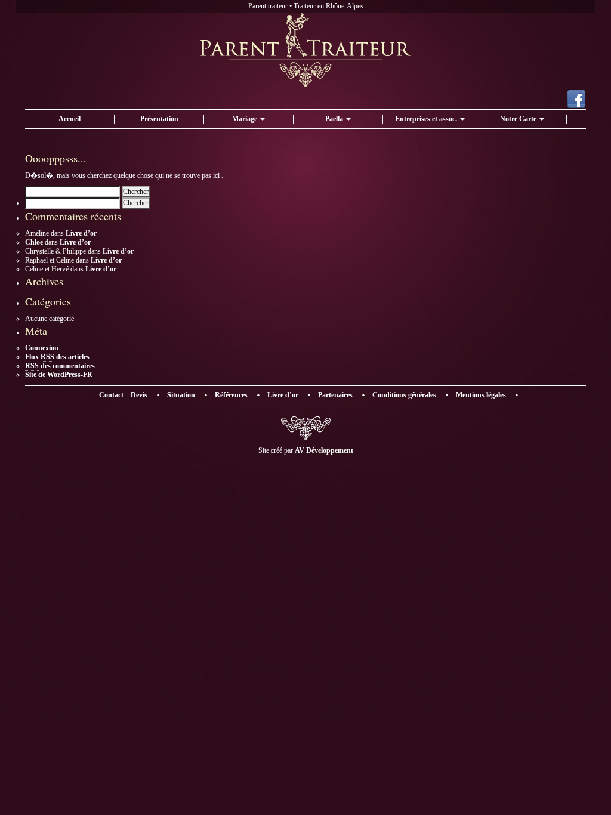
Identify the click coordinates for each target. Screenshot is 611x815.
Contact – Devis (123, 395)
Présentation (159, 119)
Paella (335, 119)
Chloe (34, 242)
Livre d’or (81, 233)
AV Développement (324, 450)
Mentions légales (481, 395)
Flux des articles (57, 357)
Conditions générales (404, 395)
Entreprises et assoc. (427, 119)
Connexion (41, 348)
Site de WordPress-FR (58, 375)
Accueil (69, 119)
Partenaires (335, 395)
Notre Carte (519, 119)
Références (231, 395)
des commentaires (60, 366)
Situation (181, 395)
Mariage (245, 119)
